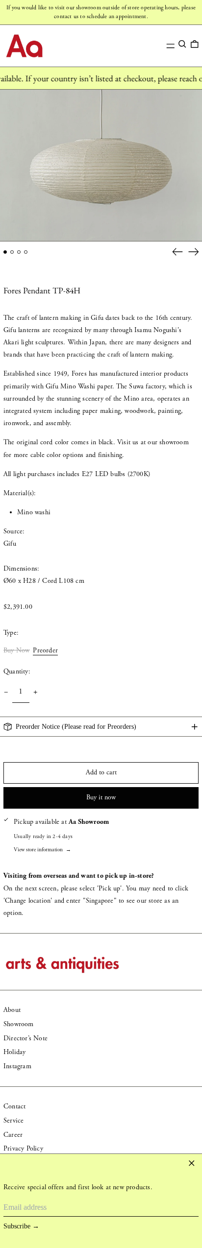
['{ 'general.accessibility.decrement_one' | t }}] (6, 692)
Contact (14, 1106)
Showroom (18, 1024)
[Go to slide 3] (19, 252)
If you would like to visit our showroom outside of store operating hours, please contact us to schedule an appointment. (101, 12)
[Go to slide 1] (5, 252)
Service (13, 1120)
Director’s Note (25, 1038)
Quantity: (16, 671)
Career (13, 1134)
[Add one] (35, 692)
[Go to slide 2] (12, 252)
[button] (182, 44)
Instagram (17, 1066)
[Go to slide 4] (25, 252)
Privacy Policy (23, 1148)
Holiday (14, 1052)
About (12, 1010)
